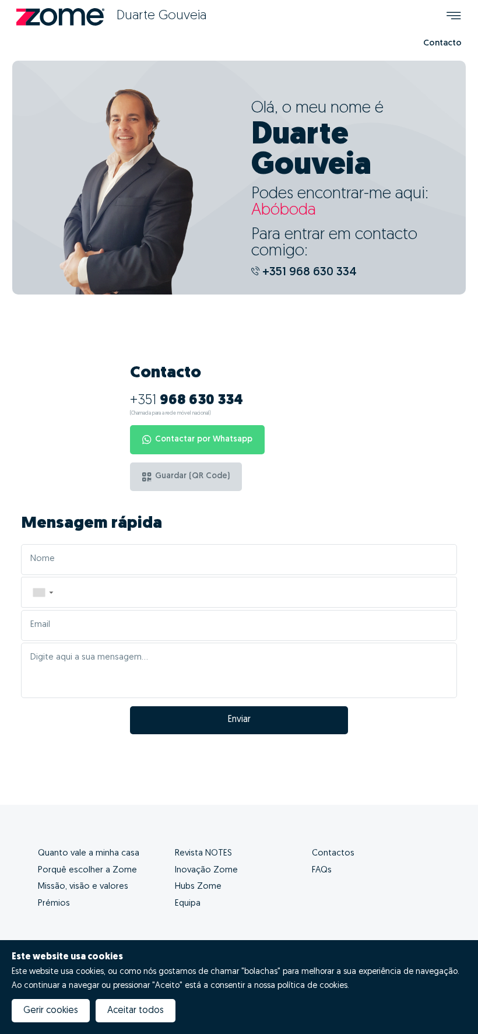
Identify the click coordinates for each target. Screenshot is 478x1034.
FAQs (322, 870)
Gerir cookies (50, 1010)
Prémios (54, 903)
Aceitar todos (135, 1010)
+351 (186, 401)
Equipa (188, 903)
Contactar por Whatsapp (203, 439)
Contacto (442, 43)
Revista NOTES (203, 853)
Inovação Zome (206, 870)
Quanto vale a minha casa (88, 853)
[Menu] (454, 17)
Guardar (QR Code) (192, 476)
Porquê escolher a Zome (87, 870)
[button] (42, 592)
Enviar (239, 719)
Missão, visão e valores (83, 886)
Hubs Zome (198, 886)
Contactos (333, 853)
